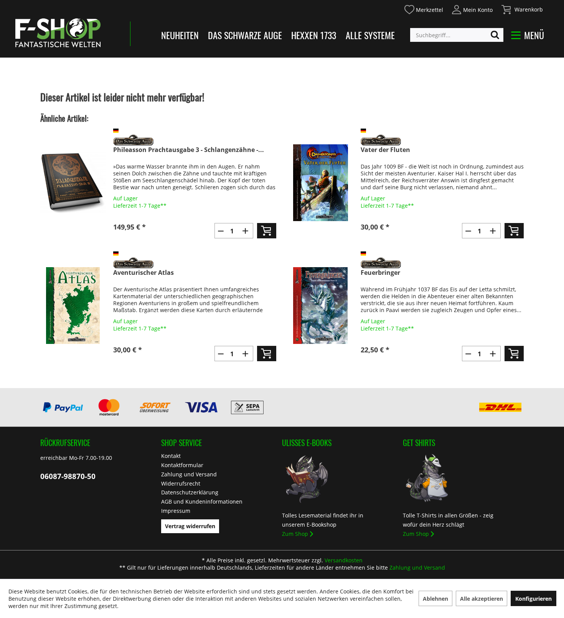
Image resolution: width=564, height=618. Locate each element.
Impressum (175, 510)
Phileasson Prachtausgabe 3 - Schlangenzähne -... (188, 150)
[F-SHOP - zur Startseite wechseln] (58, 32)
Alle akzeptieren (481, 598)
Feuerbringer (380, 273)
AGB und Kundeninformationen (201, 501)
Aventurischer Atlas (143, 273)
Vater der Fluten (385, 150)
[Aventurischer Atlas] (73, 305)
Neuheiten (180, 35)
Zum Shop (295, 533)
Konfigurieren (533, 598)
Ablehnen (435, 598)
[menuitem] (423, 8)
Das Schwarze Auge (245, 35)
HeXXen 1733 (313, 35)
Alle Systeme (370, 35)
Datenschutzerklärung (189, 492)
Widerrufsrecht (180, 483)
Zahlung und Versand (189, 474)
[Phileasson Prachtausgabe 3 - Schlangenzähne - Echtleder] (73, 182)
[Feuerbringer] (320, 305)
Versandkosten (344, 560)
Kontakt (171, 455)
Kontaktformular (182, 465)
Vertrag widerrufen (190, 526)
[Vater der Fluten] (320, 182)
